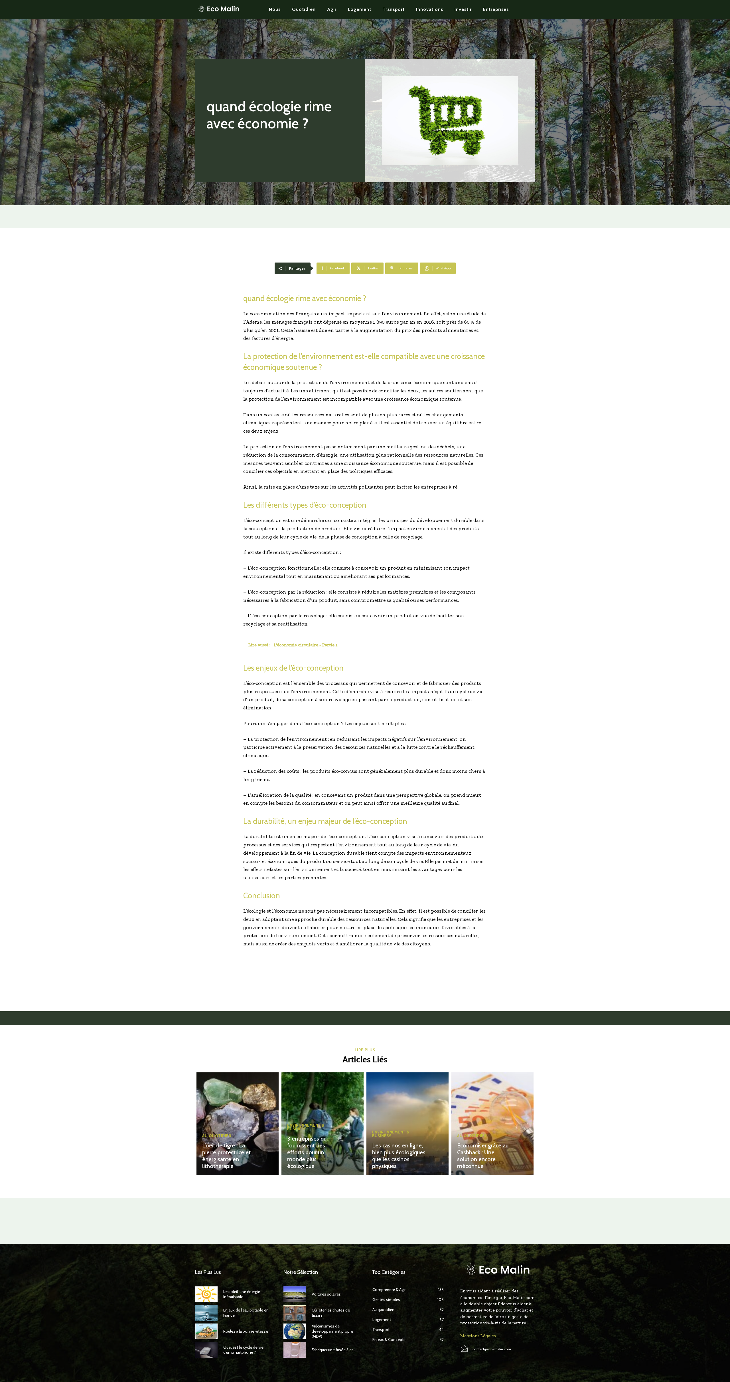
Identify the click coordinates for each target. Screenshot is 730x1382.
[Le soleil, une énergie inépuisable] (206, 1294)
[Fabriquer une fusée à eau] (294, 1350)
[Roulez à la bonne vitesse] (206, 1331)
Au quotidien (216, 1136)
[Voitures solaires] (294, 1294)
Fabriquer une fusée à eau (334, 1349)
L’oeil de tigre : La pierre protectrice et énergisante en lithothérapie (226, 1155)
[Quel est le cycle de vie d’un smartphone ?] (206, 1350)
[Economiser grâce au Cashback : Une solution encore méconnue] (492, 1123)
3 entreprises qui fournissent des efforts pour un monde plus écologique (307, 1152)
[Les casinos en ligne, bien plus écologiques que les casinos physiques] (407, 1123)
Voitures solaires (326, 1294)
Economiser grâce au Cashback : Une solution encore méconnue (482, 1155)
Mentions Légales (478, 1335)
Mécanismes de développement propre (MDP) (332, 1331)
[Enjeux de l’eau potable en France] (206, 1313)
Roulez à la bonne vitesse (245, 1331)
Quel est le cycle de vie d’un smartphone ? (243, 1350)
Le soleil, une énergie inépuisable (241, 1294)
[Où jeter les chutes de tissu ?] (294, 1313)
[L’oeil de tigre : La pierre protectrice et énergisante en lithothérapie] (237, 1123)
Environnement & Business (306, 1127)
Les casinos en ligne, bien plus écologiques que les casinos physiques (398, 1155)
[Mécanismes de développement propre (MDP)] (294, 1331)
